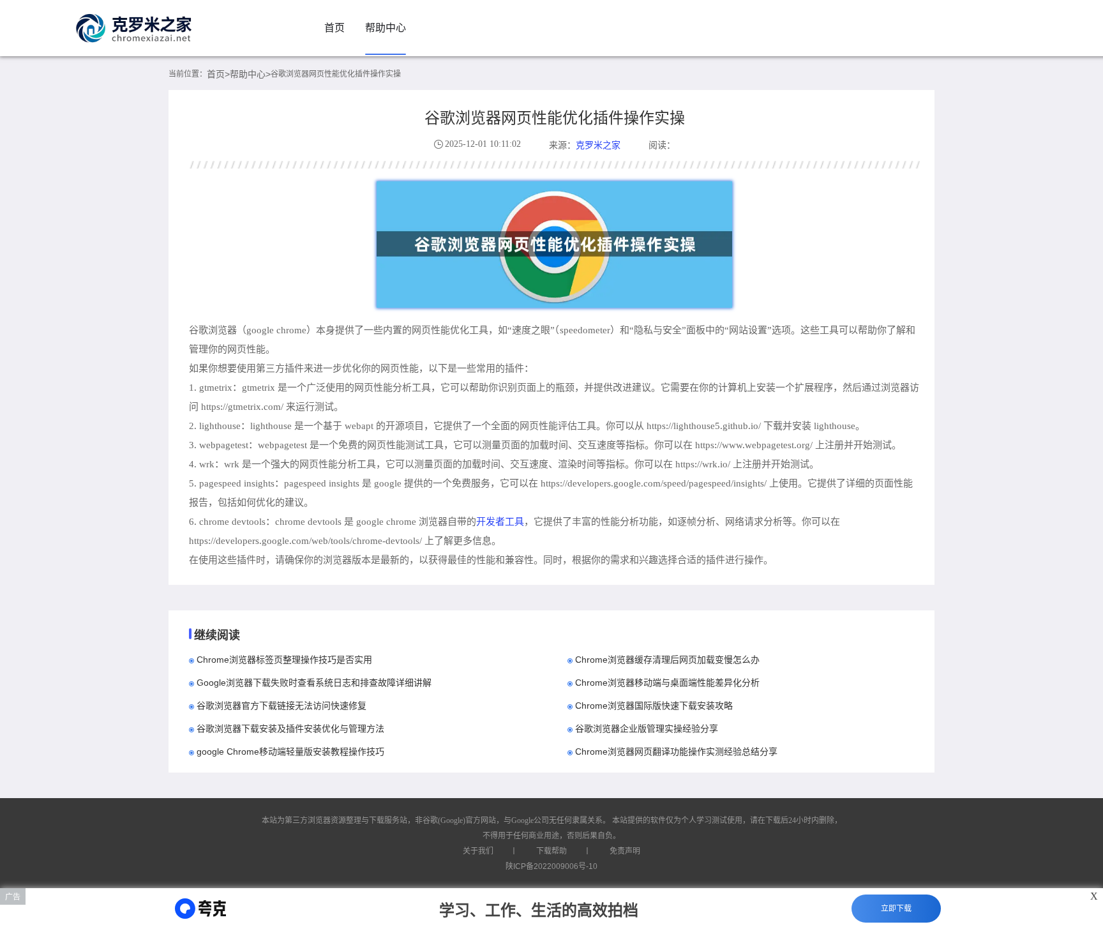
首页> (218, 74)
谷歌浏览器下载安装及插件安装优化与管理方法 (290, 728)
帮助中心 (385, 27)
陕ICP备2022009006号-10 (551, 866)
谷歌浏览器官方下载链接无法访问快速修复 (281, 705)
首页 (334, 27)
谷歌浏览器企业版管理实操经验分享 (646, 728)
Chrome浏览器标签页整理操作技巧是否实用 (284, 659)
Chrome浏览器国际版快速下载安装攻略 (654, 705)
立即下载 (896, 908)
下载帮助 (551, 851)
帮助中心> (250, 74)
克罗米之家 (598, 145)
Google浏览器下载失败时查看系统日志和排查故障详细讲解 (314, 682)
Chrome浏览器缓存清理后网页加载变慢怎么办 (667, 659)
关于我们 (478, 851)
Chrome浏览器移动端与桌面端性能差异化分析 (667, 682)
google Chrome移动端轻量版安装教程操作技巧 (290, 751)
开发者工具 (500, 521)
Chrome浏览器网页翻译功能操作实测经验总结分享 (676, 751)
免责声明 (625, 851)
